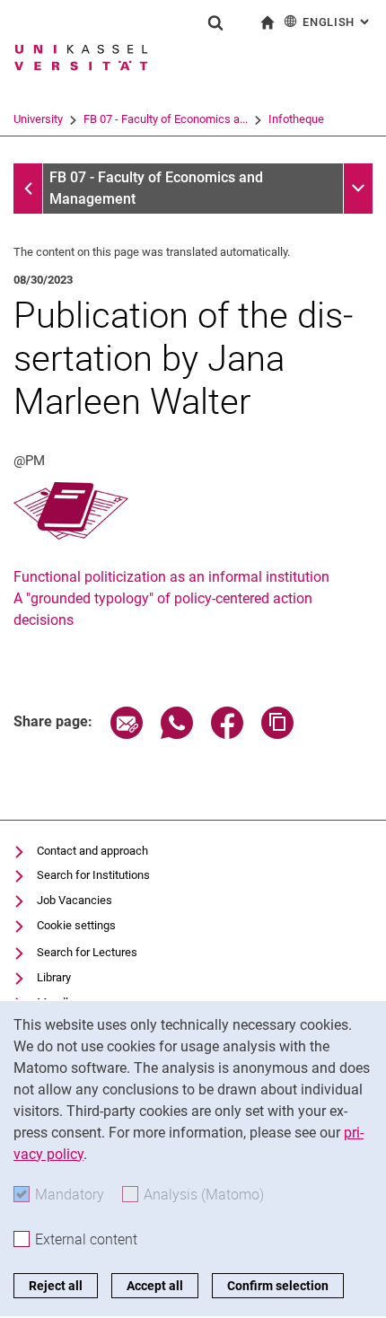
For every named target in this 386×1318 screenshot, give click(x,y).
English (338, 22)
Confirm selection (278, 1285)
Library (54, 977)
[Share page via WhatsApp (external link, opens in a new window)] (177, 733)
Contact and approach (92, 850)
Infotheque (296, 119)
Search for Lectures (87, 952)
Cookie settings (76, 925)
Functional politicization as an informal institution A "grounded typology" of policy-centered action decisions (171, 598)
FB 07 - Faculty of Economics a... (165, 119)
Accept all (155, 1285)
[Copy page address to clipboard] (277, 733)
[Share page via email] (126, 733)
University (38, 119)
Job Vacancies (74, 900)
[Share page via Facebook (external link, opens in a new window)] (227, 733)
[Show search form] (215, 22)
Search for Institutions (93, 875)
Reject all (56, 1285)
